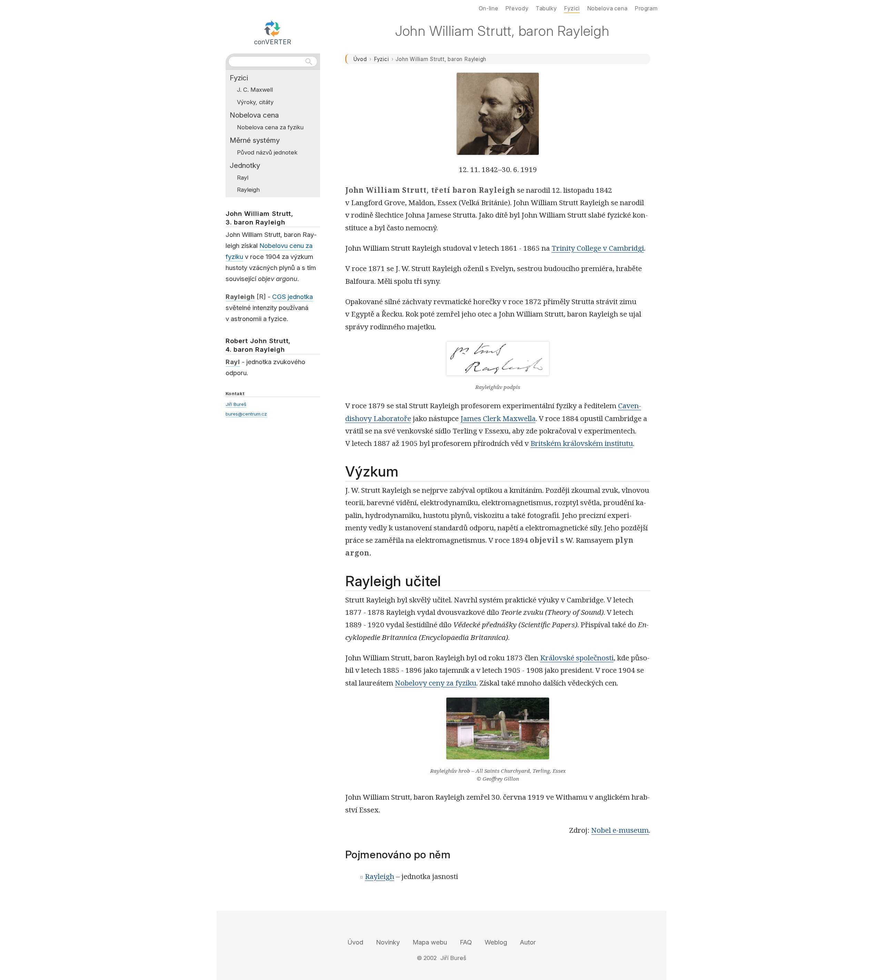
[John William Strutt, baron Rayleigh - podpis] (497, 362)
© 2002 (427, 957)
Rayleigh (379, 876)
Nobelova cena (254, 115)
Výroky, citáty (255, 102)
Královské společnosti (577, 657)
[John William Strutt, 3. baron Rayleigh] (498, 113)
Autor (528, 942)
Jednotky (245, 165)
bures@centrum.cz (246, 414)
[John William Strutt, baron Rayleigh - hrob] (497, 732)
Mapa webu (430, 942)
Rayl (242, 177)
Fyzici (381, 59)
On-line (488, 8)
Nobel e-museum (620, 830)
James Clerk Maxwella (498, 418)
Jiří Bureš (236, 404)
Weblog (496, 942)
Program (646, 8)
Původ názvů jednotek (267, 152)
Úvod (360, 59)
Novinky (388, 942)
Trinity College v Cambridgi (598, 248)
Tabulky (546, 8)
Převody (516, 8)
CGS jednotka (292, 297)
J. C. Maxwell (255, 89)
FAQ (466, 942)
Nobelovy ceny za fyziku (435, 683)
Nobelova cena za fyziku (270, 127)
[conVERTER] (272, 31)
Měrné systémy (255, 140)
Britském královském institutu (581, 443)
